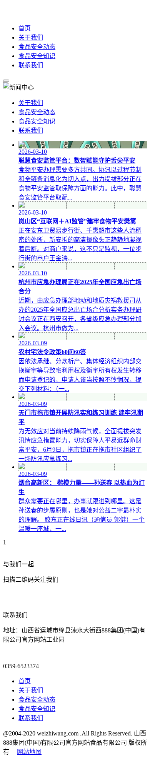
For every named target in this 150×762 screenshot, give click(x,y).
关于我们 (30, 37)
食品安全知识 (36, 56)
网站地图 (29, 752)
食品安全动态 (36, 46)
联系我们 (30, 65)
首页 (24, 28)
